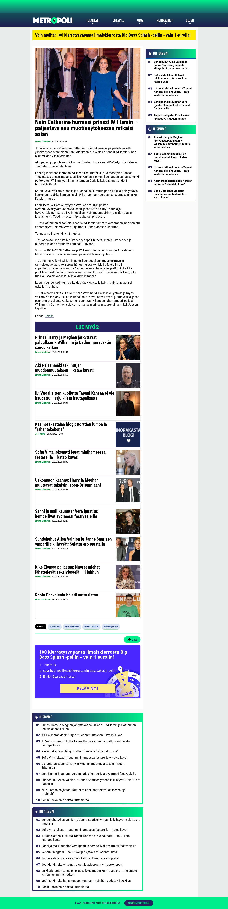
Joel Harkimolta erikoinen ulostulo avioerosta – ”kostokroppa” (82, 864)
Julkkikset (93, 20)
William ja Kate (111, 626)
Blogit (190, 20)
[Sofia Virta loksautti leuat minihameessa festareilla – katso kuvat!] (127, 462)
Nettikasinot (165, 20)
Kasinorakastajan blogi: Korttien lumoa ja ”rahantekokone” (71, 427)
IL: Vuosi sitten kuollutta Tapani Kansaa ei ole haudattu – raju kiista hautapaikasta (74, 396)
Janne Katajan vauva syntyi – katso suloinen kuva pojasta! (80, 858)
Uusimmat (45, 717)
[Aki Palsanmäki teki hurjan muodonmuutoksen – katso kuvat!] (127, 375)
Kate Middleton (72, 626)
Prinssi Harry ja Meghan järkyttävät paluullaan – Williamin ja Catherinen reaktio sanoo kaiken (73, 342)
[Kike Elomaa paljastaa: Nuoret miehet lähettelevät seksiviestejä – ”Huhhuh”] (127, 577)
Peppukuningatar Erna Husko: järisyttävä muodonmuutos (79, 852)
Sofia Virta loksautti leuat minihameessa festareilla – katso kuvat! (70, 455)
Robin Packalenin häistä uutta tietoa (66, 594)
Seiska (49, 316)
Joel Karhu (40, 434)
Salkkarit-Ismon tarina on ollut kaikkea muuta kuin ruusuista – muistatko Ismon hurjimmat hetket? (89, 872)
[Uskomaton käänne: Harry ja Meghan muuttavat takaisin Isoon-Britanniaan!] (128, 490)
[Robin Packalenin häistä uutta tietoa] (127, 605)
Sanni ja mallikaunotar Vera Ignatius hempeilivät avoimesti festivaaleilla (66, 514)
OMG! (140, 20)
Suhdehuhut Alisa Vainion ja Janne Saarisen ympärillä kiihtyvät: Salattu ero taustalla (73, 542)
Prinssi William (91, 626)
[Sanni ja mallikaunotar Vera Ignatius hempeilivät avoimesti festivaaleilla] (127, 521)
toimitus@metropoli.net (138, 903)
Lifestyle (118, 20)
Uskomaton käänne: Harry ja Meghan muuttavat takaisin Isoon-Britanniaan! (68, 483)
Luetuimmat (46, 812)
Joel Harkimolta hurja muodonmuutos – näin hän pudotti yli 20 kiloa (86, 880)
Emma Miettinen (42, 141)
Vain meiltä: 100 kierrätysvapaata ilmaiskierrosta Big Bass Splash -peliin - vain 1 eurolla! (113, 35)
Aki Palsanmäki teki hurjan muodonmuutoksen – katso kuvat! (64, 368)
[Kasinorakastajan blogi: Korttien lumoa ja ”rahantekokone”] (128, 434)
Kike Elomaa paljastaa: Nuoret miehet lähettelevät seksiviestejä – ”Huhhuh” (67, 569)
